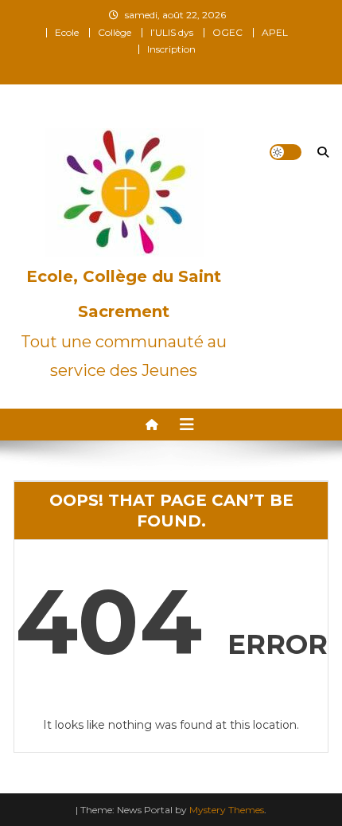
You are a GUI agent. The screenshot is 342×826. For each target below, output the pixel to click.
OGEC (227, 32)
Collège (114, 32)
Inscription (171, 49)
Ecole (67, 32)
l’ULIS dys (171, 32)
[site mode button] (285, 152)
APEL (275, 32)
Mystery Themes (226, 810)
